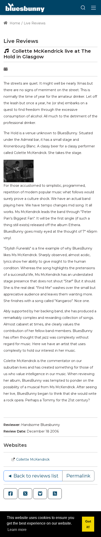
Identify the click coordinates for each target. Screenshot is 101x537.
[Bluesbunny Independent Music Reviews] (25, 7)
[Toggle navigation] (93, 7)
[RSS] (55, 493)
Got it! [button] (88, 524)
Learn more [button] (17, 530)
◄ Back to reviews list (33, 476)
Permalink (78, 476)
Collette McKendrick (33, 459)
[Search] (83, 7)
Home (14, 23)
